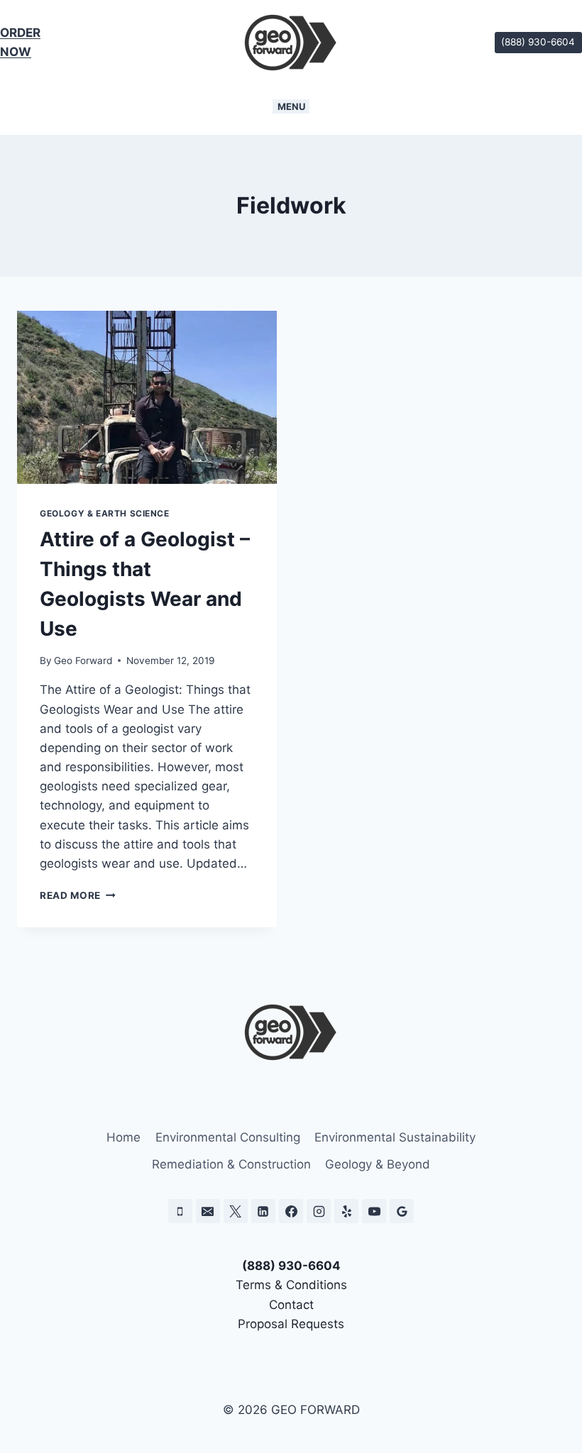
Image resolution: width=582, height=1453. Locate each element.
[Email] (208, 1211)
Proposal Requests (291, 1324)
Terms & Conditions (291, 1285)
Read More (78, 895)
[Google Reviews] (402, 1211)
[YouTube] (374, 1211)
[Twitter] (236, 1211)
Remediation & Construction (231, 1164)
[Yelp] (346, 1211)
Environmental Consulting (227, 1137)
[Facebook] (291, 1211)
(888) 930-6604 (538, 42)
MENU (291, 106)
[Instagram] (319, 1211)
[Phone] (180, 1211)
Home (123, 1137)
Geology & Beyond (377, 1164)
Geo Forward (83, 660)
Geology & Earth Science (105, 513)
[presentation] (147, 397)
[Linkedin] (263, 1211)
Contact (291, 1305)
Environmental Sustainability (395, 1137)
